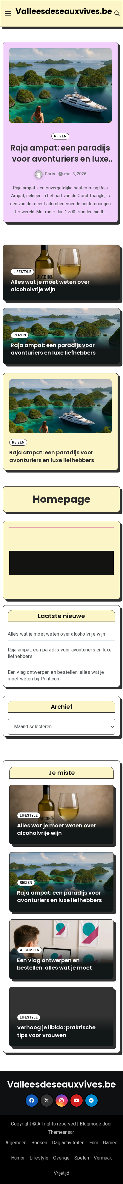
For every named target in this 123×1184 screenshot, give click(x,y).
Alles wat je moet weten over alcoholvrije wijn (50, 285)
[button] (112, 139)
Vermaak (103, 1158)
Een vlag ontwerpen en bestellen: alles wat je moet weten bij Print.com (72, 158)
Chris (57, 173)
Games (110, 1142)
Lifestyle (22, 272)
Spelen (81, 1158)
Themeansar (61, 1132)
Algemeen (72, 136)
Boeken (39, 1142)
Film (93, 1142)
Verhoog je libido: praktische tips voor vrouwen (56, 1031)
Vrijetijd (61, 1173)
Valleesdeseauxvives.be (64, 11)
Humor (18, 1158)
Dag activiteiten (68, 1142)
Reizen (19, 335)
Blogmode (90, 1124)
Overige (61, 1158)
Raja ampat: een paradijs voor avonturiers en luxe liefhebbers (53, 348)
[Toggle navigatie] (8, 13)
